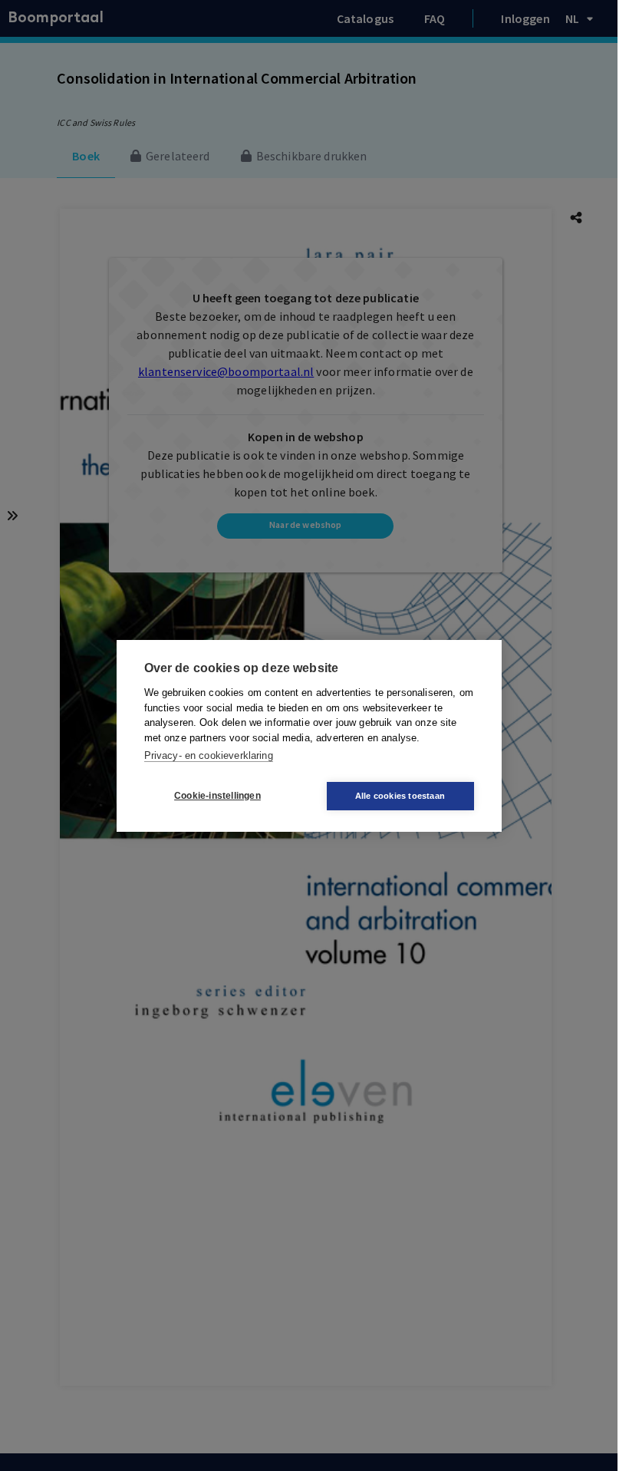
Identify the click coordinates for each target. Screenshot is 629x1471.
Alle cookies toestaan (400, 795)
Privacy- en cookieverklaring (208, 755)
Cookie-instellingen (217, 795)
